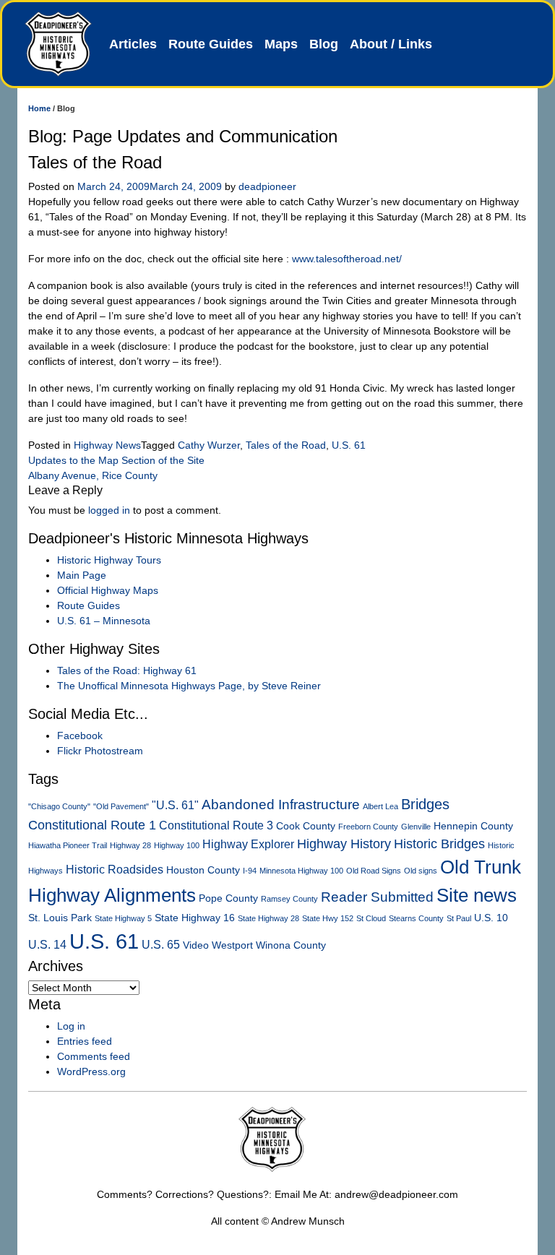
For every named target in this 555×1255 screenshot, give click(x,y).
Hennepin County (473, 826)
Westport (232, 945)
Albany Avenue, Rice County (93, 475)
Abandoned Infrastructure (281, 804)
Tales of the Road (286, 445)
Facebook (80, 735)
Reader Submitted (377, 897)
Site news (476, 895)
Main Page (81, 575)
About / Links (391, 44)
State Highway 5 (123, 918)
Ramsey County (289, 898)
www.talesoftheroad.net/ (347, 258)
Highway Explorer (248, 844)
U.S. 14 (47, 945)
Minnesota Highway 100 (301, 870)
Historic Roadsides (114, 869)
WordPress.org (91, 1071)
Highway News (107, 445)
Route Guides (210, 44)
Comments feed (93, 1056)
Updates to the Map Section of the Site (116, 460)
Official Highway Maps (107, 590)
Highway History (344, 844)
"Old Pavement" (121, 806)
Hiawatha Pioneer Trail (67, 845)
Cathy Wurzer (209, 445)
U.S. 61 (349, 445)
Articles (133, 44)
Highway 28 (130, 845)
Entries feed (84, 1041)
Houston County (203, 870)
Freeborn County (368, 826)
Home (39, 108)
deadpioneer (267, 186)
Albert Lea (380, 806)
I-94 (250, 870)
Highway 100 (176, 845)
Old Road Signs (373, 870)
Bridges (425, 804)
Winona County (291, 945)
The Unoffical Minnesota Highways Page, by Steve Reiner (189, 685)
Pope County (228, 898)
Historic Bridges (439, 844)
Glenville (416, 826)
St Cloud (371, 918)
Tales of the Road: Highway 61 (127, 670)
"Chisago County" (59, 806)
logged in (109, 510)
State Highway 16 (195, 918)
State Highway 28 (268, 918)
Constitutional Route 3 (216, 825)
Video (196, 945)
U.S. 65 (161, 945)
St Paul (459, 918)
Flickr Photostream (100, 750)
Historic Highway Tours (109, 560)
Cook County (305, 826)
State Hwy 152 (327, 918)
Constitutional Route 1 (92, 825)
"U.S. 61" (175, 805)
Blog (323, 44)
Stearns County (416, 918)
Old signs (420, 870)
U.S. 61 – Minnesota (103, 620)
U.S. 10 (491, 918)
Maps (281, 44)
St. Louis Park (60, 918)
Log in (71, 1026)
